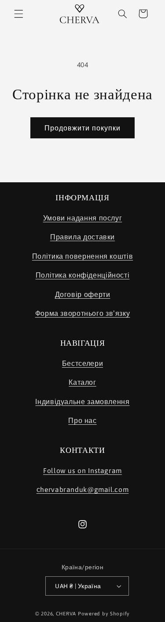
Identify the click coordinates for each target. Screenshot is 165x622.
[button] (18, 14)
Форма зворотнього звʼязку (82, 313)
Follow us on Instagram (82, 470)
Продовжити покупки (82, 128)
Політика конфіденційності (83, 275)
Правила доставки (82, 237)
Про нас (82, 420)
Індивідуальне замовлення (82, 401)
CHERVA (66, 613)
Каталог (82, 382)
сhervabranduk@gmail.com (83, 489)
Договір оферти (82, 294)
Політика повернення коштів (82, 256)
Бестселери (82, 363)
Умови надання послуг (82, 218)
